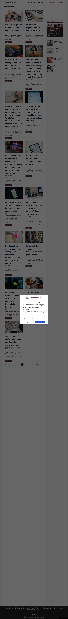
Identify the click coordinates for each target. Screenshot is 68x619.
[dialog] (34, 309)
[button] (34, 309)
